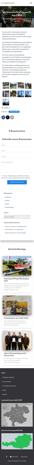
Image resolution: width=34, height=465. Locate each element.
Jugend (7, 204)
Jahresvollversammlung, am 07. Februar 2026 (15, 354)
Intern (4, 394)
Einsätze (7, 200)
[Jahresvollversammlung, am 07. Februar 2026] (17, 340)
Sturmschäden (22, 233)
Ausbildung (8, 197)
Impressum (15, 456)
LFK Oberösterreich (9, 386)
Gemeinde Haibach (8, 377)
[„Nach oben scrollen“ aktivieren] (30, 461)
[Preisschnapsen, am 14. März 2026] (17, 305)
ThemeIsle (23, 461)
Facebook (6, 457)
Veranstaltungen (14, 111)
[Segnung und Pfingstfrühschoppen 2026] (17, 265)
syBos (4, 390)
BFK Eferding (6, 381)
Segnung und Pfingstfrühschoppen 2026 (16, 279)
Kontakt (25, 456)
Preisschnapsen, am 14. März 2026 (16, 318)
